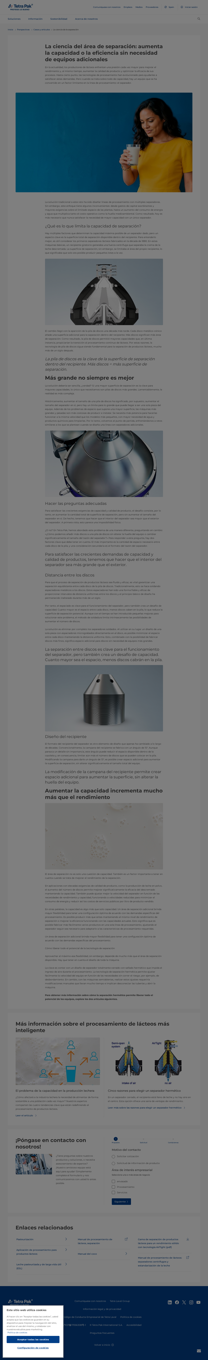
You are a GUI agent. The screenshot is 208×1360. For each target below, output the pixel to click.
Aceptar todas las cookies (33, 1339)
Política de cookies (17, 1332)
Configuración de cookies (33, 1348)
